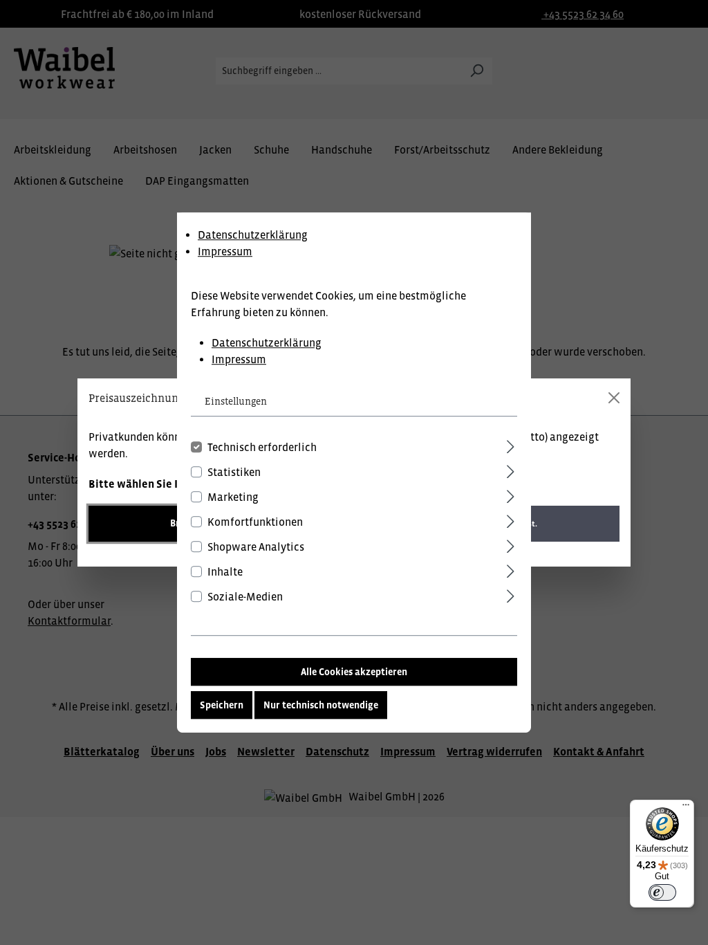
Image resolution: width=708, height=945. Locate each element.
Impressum (225, 251)
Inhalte (225, 571)
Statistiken (234, 472)
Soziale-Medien (245, 596)
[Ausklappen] (510, 444)
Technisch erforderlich (262, 447)
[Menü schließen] (614, 398)
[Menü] (686, 808)
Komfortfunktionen (255, 521)
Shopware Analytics (255, 546)
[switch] (662, 892)
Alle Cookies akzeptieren (354, 671)
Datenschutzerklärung (253, 234)
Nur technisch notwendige (320, 704)
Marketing (233, 496)
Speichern (221, 704)
